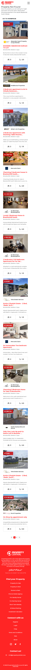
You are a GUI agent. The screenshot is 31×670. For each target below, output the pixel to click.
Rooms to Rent (15, 590)
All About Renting (15, 608)
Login (15, 625)
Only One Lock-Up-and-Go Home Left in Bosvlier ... (13, 432)
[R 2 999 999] (15, 199)
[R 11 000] (15, 459)
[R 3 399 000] (15, 373)
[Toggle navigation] (28, 3)
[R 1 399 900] (15, 330)
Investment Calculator (15, 611)
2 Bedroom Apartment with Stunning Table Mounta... (14, 134)
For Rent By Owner (15, 601)
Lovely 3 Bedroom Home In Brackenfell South (13, 216)
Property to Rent (15, 586)
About (15, 639)
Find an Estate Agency (15, 594)
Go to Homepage (9, 18)
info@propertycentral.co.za (17, 655)
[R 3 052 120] (15, 416)
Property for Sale (15, 583)
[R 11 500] (15, 117)
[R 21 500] (15, 29)
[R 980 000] (15, 243)
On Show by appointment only (15, 517)
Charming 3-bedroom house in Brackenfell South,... (15, 173)
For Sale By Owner (15, 597)
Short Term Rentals (15, 604)
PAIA (15, 636)
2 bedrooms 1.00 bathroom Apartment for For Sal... (13, 260)
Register (15, 622)
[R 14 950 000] (15, 502)
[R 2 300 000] (15, 158)
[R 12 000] (15, 73)
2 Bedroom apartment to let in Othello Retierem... (15, 90)
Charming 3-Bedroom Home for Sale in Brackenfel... (14, 390)
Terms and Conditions (15, 632)
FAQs (15, 629)
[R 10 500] (15, 287)
